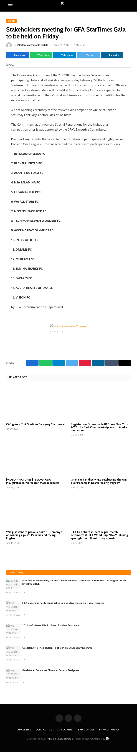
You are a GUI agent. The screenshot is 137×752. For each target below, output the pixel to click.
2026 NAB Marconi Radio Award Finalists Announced (51, 625)
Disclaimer (64, 729)
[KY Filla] (68, 6)
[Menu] (10, 6)
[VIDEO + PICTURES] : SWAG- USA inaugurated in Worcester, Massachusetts (32, 481)
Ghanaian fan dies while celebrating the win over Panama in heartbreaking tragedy (99, 481)
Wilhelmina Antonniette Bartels (32, 44)
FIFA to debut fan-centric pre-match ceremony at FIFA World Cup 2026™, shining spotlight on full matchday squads (99, 535)
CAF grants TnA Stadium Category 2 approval (35, 424)
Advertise (24, 729)
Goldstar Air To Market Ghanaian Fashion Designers (50, 670)
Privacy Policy (109, 729)
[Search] (127, 6)
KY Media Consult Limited (59, 738)
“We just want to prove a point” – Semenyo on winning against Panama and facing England (34, 535)
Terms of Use (85, 729)
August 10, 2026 (13, 615)
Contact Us (44, 729)
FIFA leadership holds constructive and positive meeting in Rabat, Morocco (63, 603)
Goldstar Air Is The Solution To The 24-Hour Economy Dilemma (57, 647)
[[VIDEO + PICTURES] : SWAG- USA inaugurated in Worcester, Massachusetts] (36, 458)
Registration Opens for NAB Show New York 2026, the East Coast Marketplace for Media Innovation (99, 427)
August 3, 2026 (12, 682)
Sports (11, 21)
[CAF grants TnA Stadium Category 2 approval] (36, 403)
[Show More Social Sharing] (127, 55)
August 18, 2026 (13, 592)
